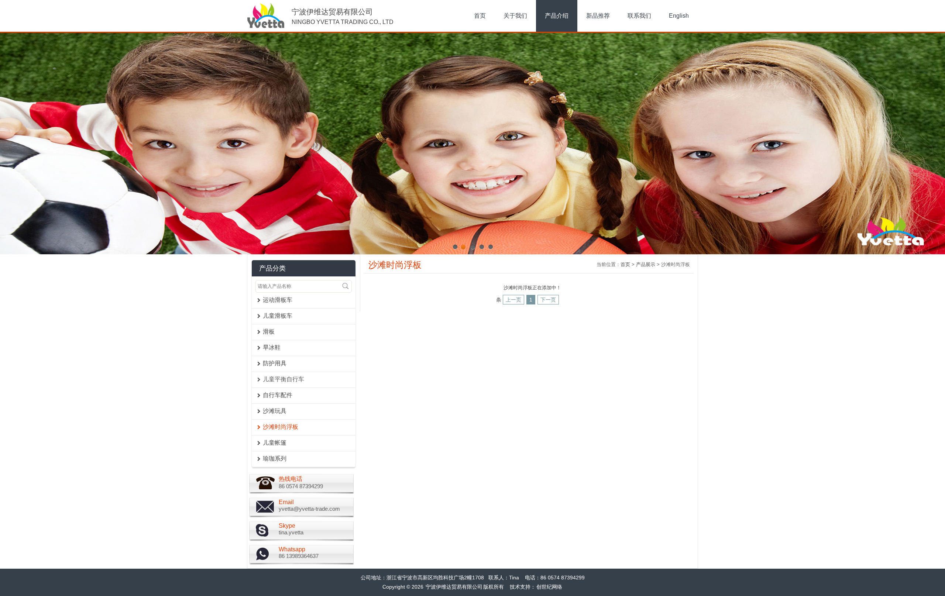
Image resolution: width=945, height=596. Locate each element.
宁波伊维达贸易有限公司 (454, 587)
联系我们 (639, 16)
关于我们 (515, 16)
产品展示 (645, 264)
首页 (480, 16)
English (679, 16)
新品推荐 (598, 16)
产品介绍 (556, 16)
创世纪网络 (549, 587)
